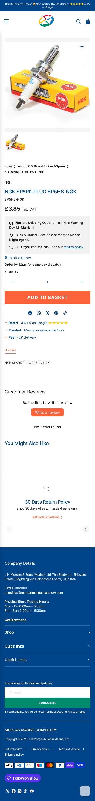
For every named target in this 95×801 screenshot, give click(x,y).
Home (8, 166)
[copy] (65, 313)
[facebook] (30, 313)
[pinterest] (56, 313)
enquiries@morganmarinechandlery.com (34, 592)
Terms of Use (53, 711)
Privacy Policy (76, 711)
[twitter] (47, 313)
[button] (78, 21)
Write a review (47, 412)
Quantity (11, 272)
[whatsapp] (39, 313)
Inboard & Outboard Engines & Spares (41, 166)
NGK (8, 182)
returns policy (73, 247)
